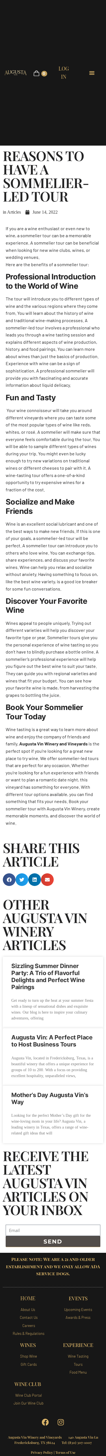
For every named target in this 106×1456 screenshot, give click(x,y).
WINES (28, 1345)
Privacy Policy (42, 1452)
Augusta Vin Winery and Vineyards (53, 743)
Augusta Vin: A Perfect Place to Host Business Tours (51, 1041)
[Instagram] (61, 1422)
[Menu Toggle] (92, 73)
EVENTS (78, 1298)
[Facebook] (45, 1422)
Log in (64, 72)
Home (27, 1298)
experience (78, 1345)
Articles (14, 212)
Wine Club (27, 1384)
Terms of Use (65, 1452)
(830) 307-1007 (80, 1442)
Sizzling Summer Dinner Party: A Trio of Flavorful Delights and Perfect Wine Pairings (48, 976)
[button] (9, 879)
